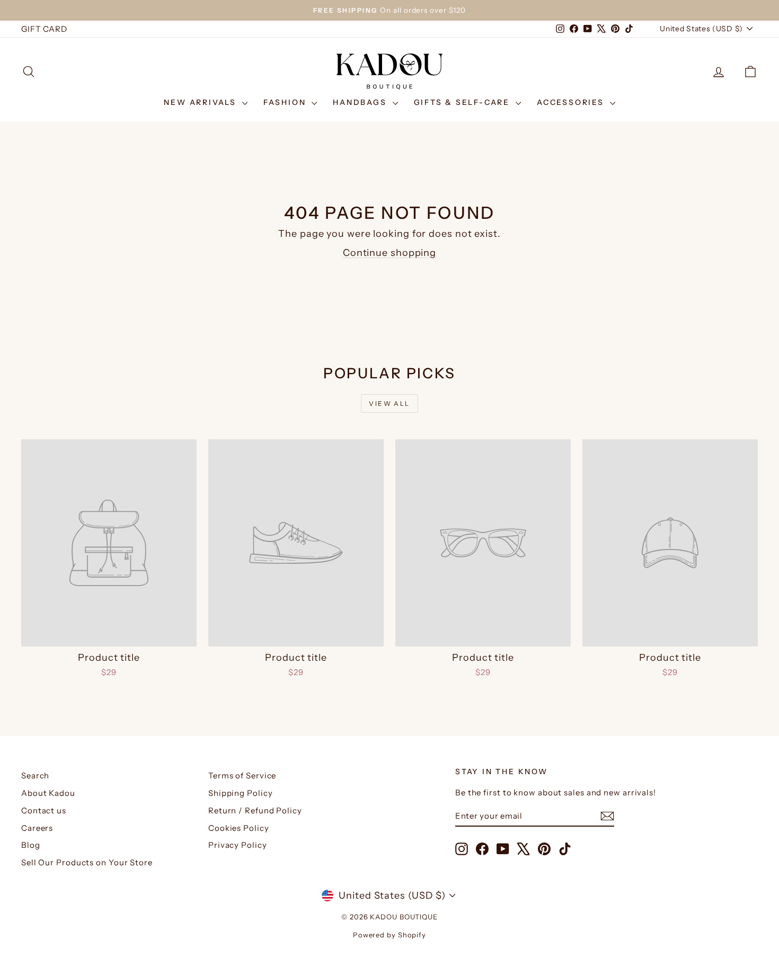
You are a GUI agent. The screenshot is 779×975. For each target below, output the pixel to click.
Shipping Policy (240, 793)
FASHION (286, 102)
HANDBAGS (361, 102)
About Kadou (48, 793)
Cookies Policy (238, 828)
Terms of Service (242, 775)
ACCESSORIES (572, 102)
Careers (37, 828)
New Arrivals (201, 102)
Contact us (43, 810)
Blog (30, 845)
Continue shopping (389, 253)
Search (35, 775)
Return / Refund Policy (255, 810)
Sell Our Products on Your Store (87, 862)
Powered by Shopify (389, 934)
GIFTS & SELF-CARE (463, 102)
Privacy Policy (237, 845)
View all (389, 403)
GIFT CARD (44, 29)
